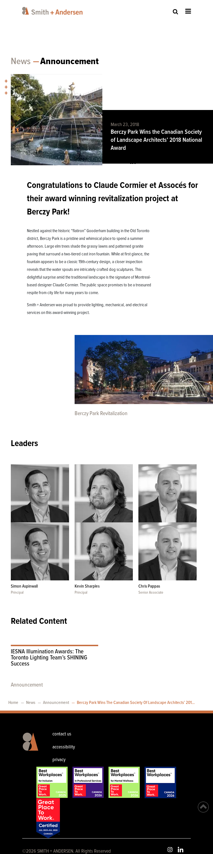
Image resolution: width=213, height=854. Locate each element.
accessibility (63, 747)
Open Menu (188, 11)
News (21, 62)
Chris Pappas (149, 586)
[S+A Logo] (29, 748)
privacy (58, 760)
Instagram (170, 849)
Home (13, 703)
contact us (61, 734)
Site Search (175, 11)
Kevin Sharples (87, 586)
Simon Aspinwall (24, 586)
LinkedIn (180, 849)
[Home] (53, 11)
